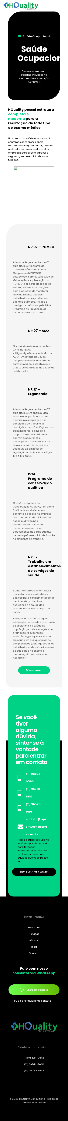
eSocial (34, 940)
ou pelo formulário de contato (33, 1000)
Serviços (34, 934)
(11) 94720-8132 (34, 1070)
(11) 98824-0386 (34, 1057)
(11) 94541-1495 (34, 1064)
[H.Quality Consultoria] (21, 5)
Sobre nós (34, 927)
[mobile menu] (63, 5)
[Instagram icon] (36, 1107)
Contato (34, 953)
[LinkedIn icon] (32, 1107)
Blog (34, 946)
